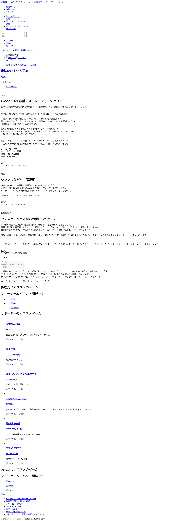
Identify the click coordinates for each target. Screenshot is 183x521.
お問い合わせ (12, 509)
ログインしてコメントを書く (14, 281)
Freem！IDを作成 (41, 281)
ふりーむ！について (15, 504)
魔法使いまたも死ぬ (15, 70)
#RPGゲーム (11, 87)
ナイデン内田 (12, 454)
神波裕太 (10, 404)
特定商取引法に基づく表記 (18, 501)
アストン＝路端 (13, 354)
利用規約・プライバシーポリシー (21, 499)
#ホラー (9, 40)
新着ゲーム (11, 7)
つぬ (3, 77)
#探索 (8, 43)
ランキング (11, 12)
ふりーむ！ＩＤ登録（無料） (14, 50)
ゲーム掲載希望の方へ (16, 512)
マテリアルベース (14, 429)
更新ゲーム (11, 9)
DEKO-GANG (12, 379)
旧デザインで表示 (14, 506)
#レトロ (9, 46)
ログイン (31, 50)
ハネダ (9, 329)
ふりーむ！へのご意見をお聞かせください (25, 514)
